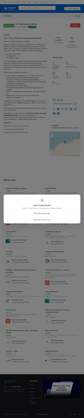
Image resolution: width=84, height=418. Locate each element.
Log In (49, 219)
